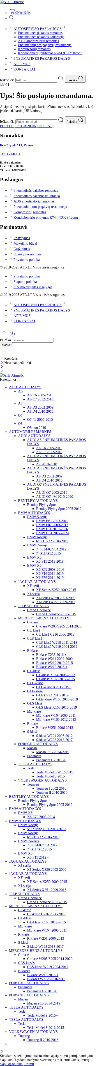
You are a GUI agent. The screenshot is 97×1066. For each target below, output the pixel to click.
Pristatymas (22, 238)
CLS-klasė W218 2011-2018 (56, 642)
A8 (20, 403)
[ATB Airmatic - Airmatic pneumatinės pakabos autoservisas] (12, 2)
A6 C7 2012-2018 (40, 399)
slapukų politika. (11, 1064)
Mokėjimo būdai (25, 243)
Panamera (34, 756)
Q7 (20, 415)
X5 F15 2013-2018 (50, 561)
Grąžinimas (22, 249)
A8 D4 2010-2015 (40, 411)
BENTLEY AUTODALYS (38, 500)
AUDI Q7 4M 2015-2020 (54, 496)
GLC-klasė (35, 683)
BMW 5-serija (37, 517)
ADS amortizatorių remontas (38, 41)
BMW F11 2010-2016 (52, 529)
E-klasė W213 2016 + (51, 667)
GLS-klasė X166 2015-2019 (56, 707)
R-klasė (32, 723)
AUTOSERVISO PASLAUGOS (38, 29)
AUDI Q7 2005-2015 (51, 492)
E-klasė (32, 650)
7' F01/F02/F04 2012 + (52, 549)
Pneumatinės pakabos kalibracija (41, 37)
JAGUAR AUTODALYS (37, 582)
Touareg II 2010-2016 (51, 792)
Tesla (31, 768)
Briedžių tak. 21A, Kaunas (16, 145)
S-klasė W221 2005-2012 (54, 736)
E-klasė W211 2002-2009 (54, 659)
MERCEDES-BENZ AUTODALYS (45, 618)
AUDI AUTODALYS (25, 387)
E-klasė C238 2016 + (51, 655)
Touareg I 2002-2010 (51, 788)
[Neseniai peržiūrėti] (12, 336)
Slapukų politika (25, 282)
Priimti (29, 1064)
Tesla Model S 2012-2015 (54, 772)
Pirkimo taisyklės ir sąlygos (33, 287)
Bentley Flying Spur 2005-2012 (58, 509)
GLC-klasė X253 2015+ (53, 687)
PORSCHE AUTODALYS (38, 744)
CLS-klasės (26, 963)
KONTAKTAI (24, 69)
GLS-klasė (34, 703)
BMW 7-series (28, 841)
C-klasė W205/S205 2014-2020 (58, 626)
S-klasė (32, 732)
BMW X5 (34, 557)
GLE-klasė (35, 691)
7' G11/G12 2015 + (50, 553)
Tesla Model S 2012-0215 (45, 1028)
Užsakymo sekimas (27, 254)
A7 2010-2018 (46, 464)
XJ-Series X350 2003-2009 (55, 598)
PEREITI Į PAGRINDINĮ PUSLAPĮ (26, 126)
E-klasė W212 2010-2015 (54, 663)
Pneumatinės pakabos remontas (40, 33)
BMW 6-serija (37, 537)
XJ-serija (33, 594)
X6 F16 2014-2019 (50, 573)
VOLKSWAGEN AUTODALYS (42, 780)
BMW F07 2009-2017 (52, 525)
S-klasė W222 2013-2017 (54, 740)
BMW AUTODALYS (34, 513)
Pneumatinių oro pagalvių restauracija (45, 45)
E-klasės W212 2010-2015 (46, 979)
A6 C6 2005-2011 (40, 395)
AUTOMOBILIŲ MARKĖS (30, 432)
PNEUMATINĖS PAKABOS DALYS (42, 58)
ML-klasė (34, 711)
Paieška (72, 80)
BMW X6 (34, 565)
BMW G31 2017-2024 (52, 533)
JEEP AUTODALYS (33, 606)
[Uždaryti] (2, 358)
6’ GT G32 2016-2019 (52, 541)
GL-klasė (33, 671)
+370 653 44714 (10, 154)
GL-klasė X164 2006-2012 (55, 675)
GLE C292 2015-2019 (52, 695)
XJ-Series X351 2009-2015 (55, 602)
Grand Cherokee (39, 610)
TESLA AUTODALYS (35, 764)
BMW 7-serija (37, 545)
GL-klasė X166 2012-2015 (55, 679)
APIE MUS (22, 64)
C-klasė (32, 622)
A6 (20, 391)
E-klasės (24, 971)
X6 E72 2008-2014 (50, 569)
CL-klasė (33, 630)
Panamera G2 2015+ (51, 760)
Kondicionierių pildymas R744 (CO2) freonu (50, 53)
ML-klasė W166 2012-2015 (56, 719)
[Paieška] (11, 18)
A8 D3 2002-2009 (40, 407)
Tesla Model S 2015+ (51, 776)
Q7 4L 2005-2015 (40, 419)
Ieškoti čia (7, 80)
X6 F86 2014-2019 (50, 578)
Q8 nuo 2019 (36, 428)
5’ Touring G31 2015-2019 (46, 829)
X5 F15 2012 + (38, 857)
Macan (32, 748)
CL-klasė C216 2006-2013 (55, 634)
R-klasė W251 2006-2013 (54, 728)
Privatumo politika (27, 259)
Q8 (20, 423)
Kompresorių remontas (34, 49)
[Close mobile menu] (1, 371)
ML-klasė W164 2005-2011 (56, 715)
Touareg (33, 784)
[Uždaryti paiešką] (4, 354)
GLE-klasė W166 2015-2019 (57, 699)
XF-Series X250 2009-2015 (56, 590)
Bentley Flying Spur (41, 505)
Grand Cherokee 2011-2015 (56, 614)
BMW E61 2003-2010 (52, 521)
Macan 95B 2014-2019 (52, 752)
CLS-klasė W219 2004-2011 (56, 646)
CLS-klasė (34, 638)
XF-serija (33, 586)
